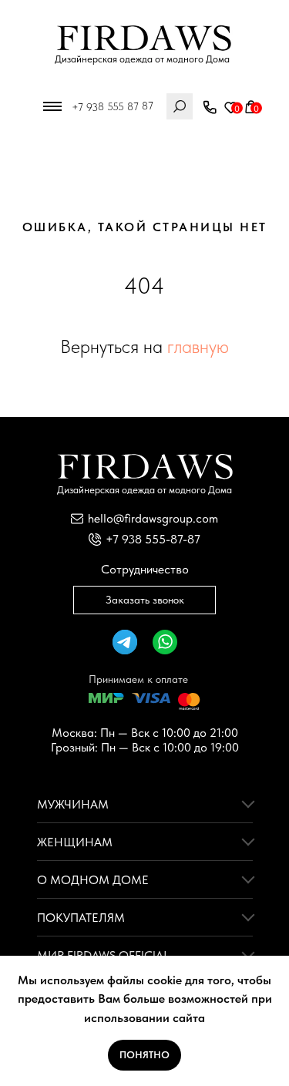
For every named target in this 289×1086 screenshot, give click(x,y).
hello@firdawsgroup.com (153, 518)
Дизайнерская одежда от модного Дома (142, 59)
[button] (209, 108)
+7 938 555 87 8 (109, 106)
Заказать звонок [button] (145, 599)
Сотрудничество (145, 569)
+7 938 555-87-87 (153, 539)
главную (198, 346)
